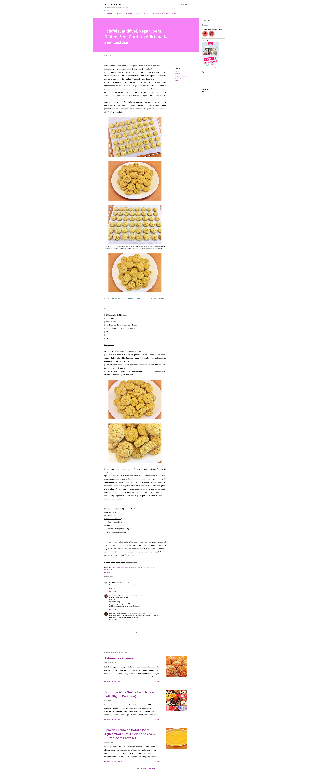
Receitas (119, 13)
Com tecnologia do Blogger (147, 768)
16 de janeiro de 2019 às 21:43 (123, 582)
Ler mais (156, 681)
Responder (113, 591)
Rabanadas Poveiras (119, 658)
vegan (176, 80)
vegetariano (178, 83)
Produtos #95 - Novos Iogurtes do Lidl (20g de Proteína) (129, 694)
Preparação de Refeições (160, 13)
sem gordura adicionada (181, 76)
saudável (177, 71)
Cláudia (111, 582)
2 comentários (117, 761)
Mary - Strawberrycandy (116, 595)
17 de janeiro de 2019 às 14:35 (136, 613)
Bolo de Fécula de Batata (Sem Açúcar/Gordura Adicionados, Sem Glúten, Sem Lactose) (130, 734)
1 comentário (116, 719)
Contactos (175, 13)
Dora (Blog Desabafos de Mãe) (118, 613)
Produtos (129, 13)
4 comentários (117, 681)
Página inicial (108, 13)
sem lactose (178, 78)
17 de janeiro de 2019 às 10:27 (133, 595)
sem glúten (177, 73)
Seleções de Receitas (142, 13)
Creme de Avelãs (112, 4)
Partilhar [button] (178, 62)
